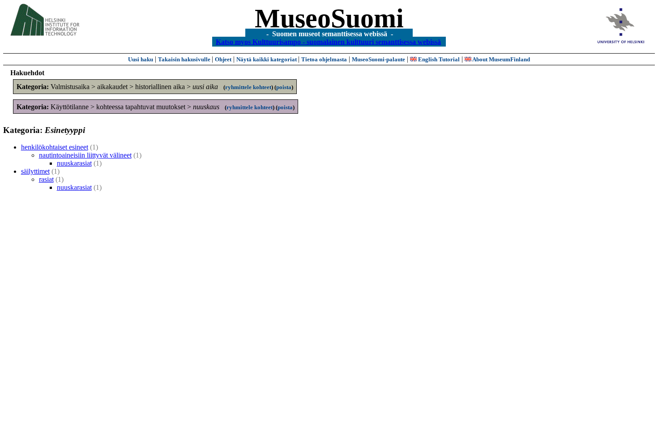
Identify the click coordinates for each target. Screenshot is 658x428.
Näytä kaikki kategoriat (267, 59)
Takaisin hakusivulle (185, 59)
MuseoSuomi (329, 18)
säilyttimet (35, 171)
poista (283, 87)
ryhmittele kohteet (248, 87)
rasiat (46, 179)
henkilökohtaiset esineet (54, 147)
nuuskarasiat (74, 163)
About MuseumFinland (500, 59)
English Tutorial (438, 59)
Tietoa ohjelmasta (324, 59)
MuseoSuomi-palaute (378, 59)
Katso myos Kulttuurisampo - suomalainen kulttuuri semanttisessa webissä (328, 41)
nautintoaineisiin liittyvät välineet (85, 155)
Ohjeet (223, 59)
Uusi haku (140, 59)
